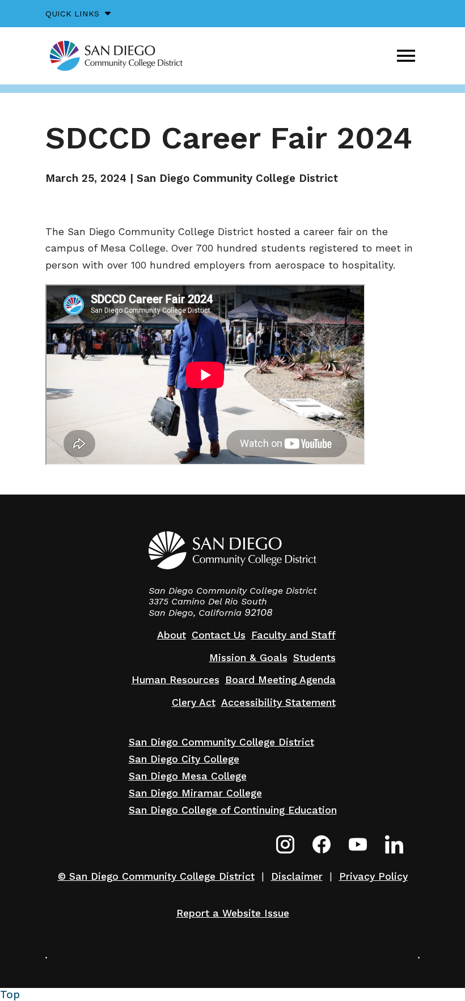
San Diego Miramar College (195, 793)
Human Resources (175, 679)
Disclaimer (297, 876)
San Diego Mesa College (188, 776)
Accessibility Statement (278, 702)
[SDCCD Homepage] (116, 55)
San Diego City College (184, 759)
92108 (258, 612)
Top (10, 994)
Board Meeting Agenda (280, 679)
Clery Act (193, 702)
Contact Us (219, 635)
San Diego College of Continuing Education (233, 810)
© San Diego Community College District (156, 876)
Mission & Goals (248, 657)
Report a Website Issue (232, 913)
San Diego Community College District (221, 742)
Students (314, 657)
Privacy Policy (373, 876)
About (171, 635)
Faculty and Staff (293, 635)
